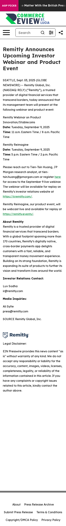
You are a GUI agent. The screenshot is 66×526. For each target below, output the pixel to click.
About (16, 504)
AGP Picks (9, 5)
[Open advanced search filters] (51, 33)
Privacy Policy (50, 520)
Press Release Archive (39, 504)
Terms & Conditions (49, 512)
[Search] (42, 33)
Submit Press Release (18, 512)
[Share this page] (60, 32)
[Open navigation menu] (6, 32)
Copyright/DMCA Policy (22, 520)
